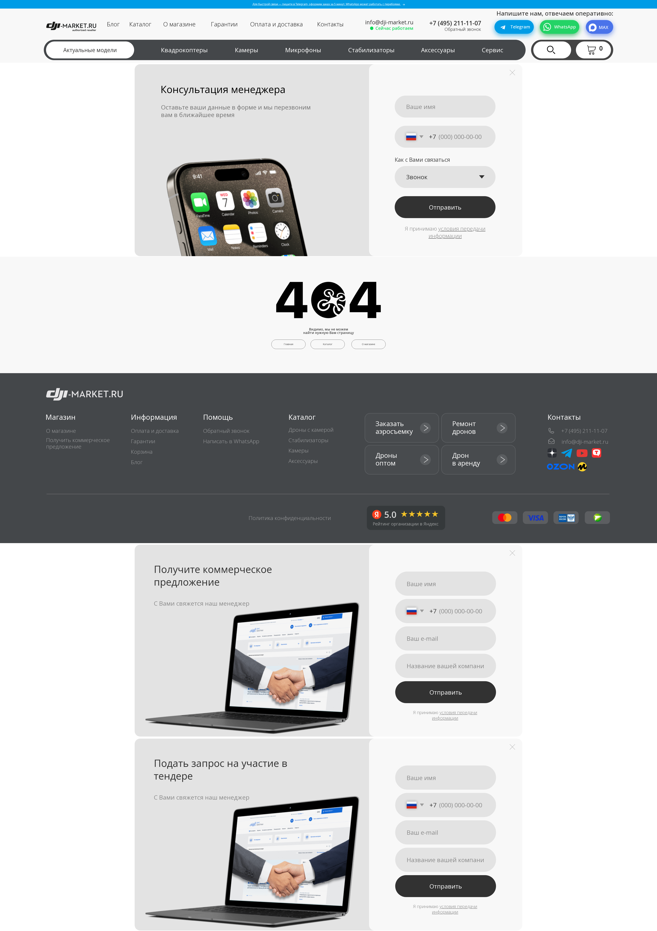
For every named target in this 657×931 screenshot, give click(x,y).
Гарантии (224, 24)
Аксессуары (438, 50)
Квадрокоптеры (184, 50)
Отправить (445, 207)
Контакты (330, 24)
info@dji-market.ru (389, 22)
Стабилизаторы (371, 50)
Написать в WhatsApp (231, 441)
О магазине (179, 24)
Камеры (246, 50)
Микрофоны (303, 50)
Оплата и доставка (276, 24)
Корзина (142, 451)
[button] (596, 49)
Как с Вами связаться (422, 159)
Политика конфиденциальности (290, 518)
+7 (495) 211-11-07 (455, 23)
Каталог (140, 24)
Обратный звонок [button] (463, 29)
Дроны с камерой (310, 429)
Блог (113, 24)
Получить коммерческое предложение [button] (78, 443)
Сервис (492, 50)
